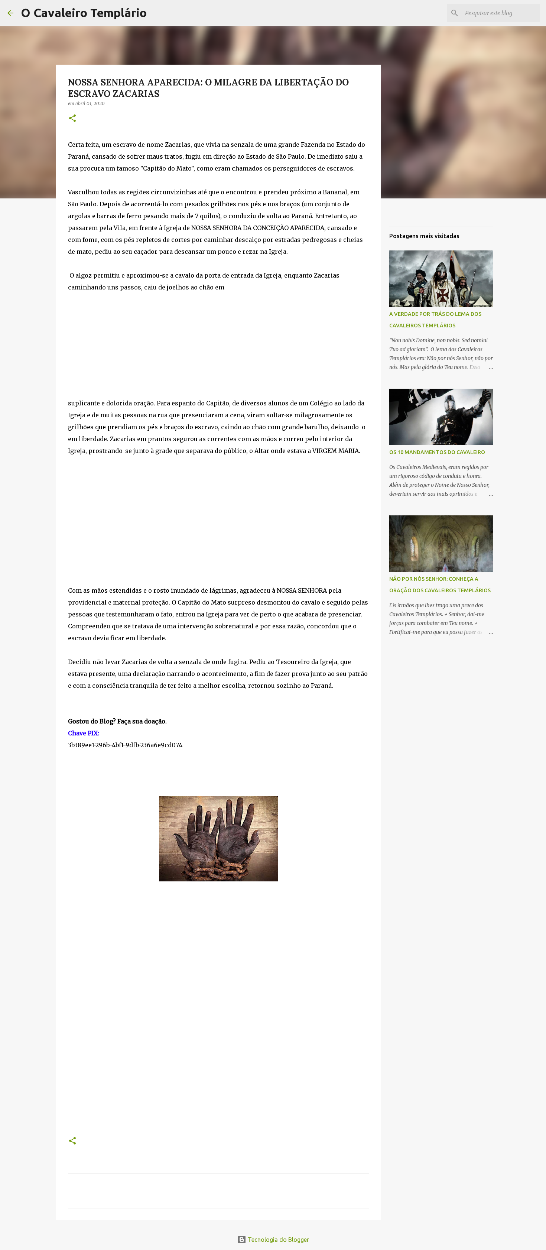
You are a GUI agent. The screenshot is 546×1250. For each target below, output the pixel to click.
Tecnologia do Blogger (277, 1239)
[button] (72, 119)
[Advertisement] (218, 345)
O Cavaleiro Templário (84, 12)
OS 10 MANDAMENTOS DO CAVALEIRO (437, 452)
